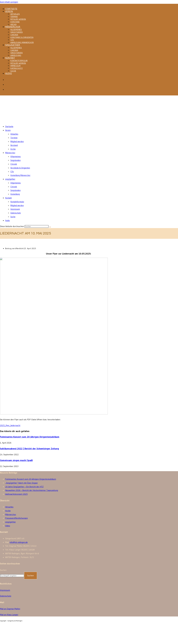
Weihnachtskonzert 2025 (16, 494)
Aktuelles (15, 14)
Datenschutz (16, 68)
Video (7, 525)
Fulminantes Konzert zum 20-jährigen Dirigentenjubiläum (29, 436)
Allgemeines (16, 29)
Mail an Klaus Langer (9, 614)
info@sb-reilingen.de (19, 542)
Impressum (15, 65)
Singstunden (16, 32)
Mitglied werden (18, 19)
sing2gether (12, 44)
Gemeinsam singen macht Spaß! (16, 460)
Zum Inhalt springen (9, 2)
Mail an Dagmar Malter (10, 608)
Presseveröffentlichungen (16, 518)
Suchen (3, 570)
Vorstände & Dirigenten (21, 37)
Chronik (14, 35)
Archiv (13, 24)
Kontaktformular (19, 60)
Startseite (11, 8)
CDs (12, 40)
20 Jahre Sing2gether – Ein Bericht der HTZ (24, 486)
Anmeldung (15, 55)
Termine (14, 16)
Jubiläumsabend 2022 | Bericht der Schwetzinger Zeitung (29, 448)
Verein (9, 11)
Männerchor (12, 26)
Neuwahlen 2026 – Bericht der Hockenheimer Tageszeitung (31, 490)
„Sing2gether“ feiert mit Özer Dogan (21, 482)
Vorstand (15, 22)
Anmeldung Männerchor (22, 42)
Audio (8, 73)
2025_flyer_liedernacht (10, 425)
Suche (13, 71)
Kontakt (10, 57)
